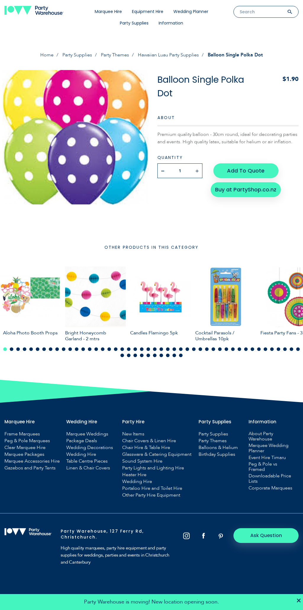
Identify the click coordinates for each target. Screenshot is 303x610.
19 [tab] (122, 349)
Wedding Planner (190, 11)
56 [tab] (181, 355)
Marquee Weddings (87, 434)
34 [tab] (220, 349)
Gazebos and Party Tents (30, 468)
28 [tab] (181, 349)
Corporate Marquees (270, 488)
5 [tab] (31, 349)
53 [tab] (161, 355)
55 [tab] (174, 355)
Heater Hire (134, 474)
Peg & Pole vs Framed (263, 466)
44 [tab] (285, 349)
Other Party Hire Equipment (151, 495)
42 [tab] (272, 349)
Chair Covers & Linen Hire (149, 440)
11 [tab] (70, 349)
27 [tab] (174, 349)
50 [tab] (142, 355)
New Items (133, 434)
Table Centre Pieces (87, 461)
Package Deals (81, 440)
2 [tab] (11, 349)
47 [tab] (122, 355)
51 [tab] (148, 355)
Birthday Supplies (217, 454)
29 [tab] (187, 349)
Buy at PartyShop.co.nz (245, 189)
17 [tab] (109, 349)
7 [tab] (44, 349)
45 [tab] (291, 349)
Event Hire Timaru (267, 457)
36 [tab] (233, 349)
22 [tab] (142, 349)
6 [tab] (37, 349)
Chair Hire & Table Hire (146, 447)
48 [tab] (128, 355)
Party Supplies (134, 23)
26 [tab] (168, 349)
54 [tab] (168, 355)
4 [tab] (24, 349)
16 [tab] (102, 349)
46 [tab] (298, 349)
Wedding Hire (81, 454)
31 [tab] (200, 349)
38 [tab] (246, 349)
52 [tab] (155, 355)
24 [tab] (155, 349)
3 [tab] (18, 349)
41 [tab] (265, 349)
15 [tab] (96, 349)
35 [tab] (226, 349)
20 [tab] (128, 349)
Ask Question (266, 535)
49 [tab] (135, 355)
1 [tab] (5, 349)
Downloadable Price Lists (270, 478)
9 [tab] (57, 349)
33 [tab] (213, 349)
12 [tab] (76, 349)
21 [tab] (135, 349)
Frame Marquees (22, 434)
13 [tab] (83, 349)
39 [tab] (252, 349)
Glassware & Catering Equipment (156, 454)
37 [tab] (239, 349)
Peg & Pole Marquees (27, 440)
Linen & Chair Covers (88, 468)
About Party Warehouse (261, 436)
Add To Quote (246, 170)
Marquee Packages (24, 454)
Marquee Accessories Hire (32, 461)
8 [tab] (50, 349)
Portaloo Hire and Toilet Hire (152, 488)
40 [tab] (259, 349)
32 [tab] (207, 349)
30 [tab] (194, 349)
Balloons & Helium (218, 447)
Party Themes (115, 55)
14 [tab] (89, 349)
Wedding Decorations (89, 447)
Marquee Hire (108, 11)
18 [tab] (115, 349)
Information (171, 23)
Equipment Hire (147, 11)
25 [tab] (161, 349)
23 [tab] (148, 349)
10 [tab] (63, 349)
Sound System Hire (142, 461)
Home (47, 55)
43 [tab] (278, 349)
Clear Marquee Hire (25, 447)
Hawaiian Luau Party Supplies (168, 55)
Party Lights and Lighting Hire (153, 468)
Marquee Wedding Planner (269, 448)
